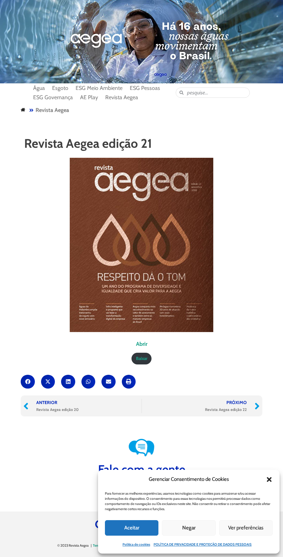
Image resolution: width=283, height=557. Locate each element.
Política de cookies (136, 544)
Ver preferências (245, 528)
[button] (269, 479)
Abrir (141, 344)
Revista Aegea (52, 110)
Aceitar (131, 528)
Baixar (141, 358)
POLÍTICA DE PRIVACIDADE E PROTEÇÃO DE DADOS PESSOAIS (203, 544)
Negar (189, 528)
